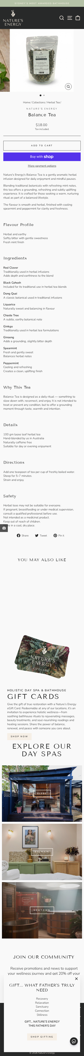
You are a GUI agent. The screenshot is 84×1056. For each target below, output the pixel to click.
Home (26, 102)
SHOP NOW (19, 736)
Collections (38, 102)
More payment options (42, 166)
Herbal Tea (53, 102)
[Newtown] (42, 910)
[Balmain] (42, 852)
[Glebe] (42, 793)
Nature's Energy (42, 108)
